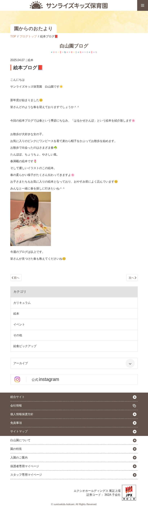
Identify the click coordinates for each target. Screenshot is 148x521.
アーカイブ (20, 363)
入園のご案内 (19, 457)
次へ (131, 277)
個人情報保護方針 (21, 414)
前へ (16, 277)
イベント (19, 324)
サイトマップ (19, 431)
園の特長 (16, 448)
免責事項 (16, 422)
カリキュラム (22, 302)
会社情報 (16, 405)
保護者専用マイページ (24, 466)
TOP (13, 36)
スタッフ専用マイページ (26, 474)
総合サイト (17, 396)
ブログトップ (28, 36)
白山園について (20, 440)
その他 (17, 335)
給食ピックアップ (24, 346)
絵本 (16, 313)
